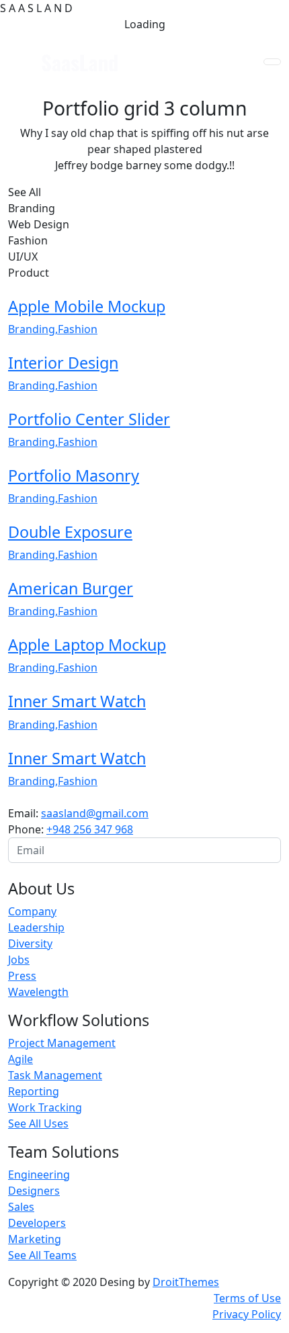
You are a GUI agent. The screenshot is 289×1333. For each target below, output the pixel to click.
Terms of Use (247, 1298)
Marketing (34, 1239)
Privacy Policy (246, 1314)
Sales (21, 1206)
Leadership (36, 927)
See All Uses (38, 1123)
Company (32, 911)
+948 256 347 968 (89, 829)
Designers (34, 1190)
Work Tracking (45, 1107)
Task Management (55, 1075)
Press (22, 975)
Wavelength (38, 991)
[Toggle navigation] (272, 61)
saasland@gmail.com (95, 813)
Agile (20, 1059)
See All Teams (42, 1255)
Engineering (39, 1174)
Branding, (33, 329)
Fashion (77, 329)
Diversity (30, 943)
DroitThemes (186, 1282)
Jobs (19, 959)
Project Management (62, 1043)
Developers (37, 1222)
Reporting (33, 1091)
